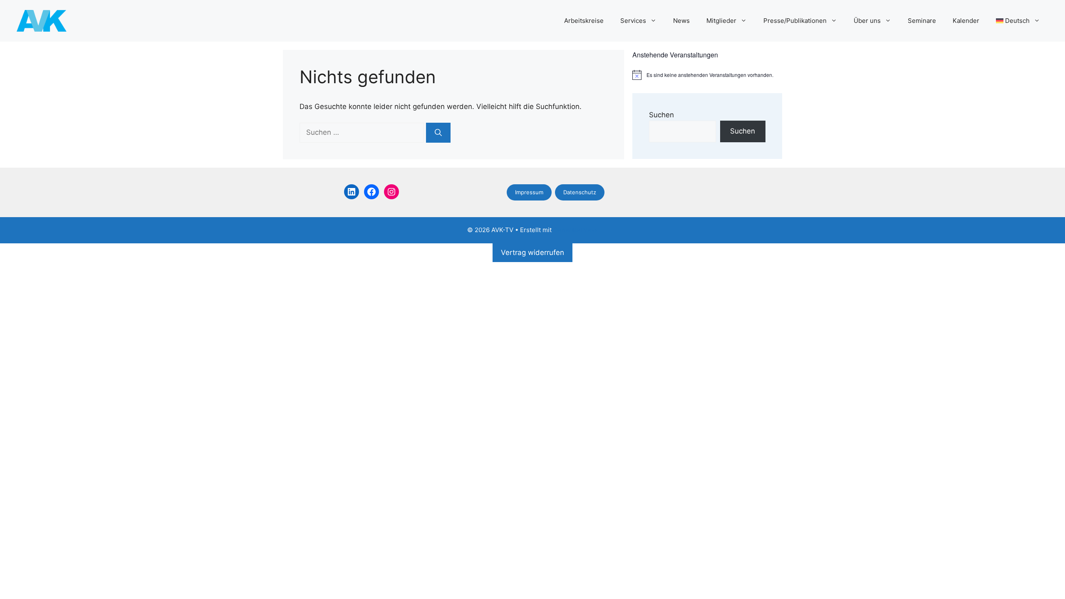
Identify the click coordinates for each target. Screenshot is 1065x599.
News (681, 21)
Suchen (661, 115)
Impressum (529, 192)
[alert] (707, 75)
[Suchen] (438, 133)
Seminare (922, 21)
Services (633, 21)
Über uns (867, 21)
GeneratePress (575, 230)
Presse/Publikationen (795, 21)
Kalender (966, 21)
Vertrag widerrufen (532, 252)
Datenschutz (579, 192)
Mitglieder (721, 21)
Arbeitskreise (584, 21)
